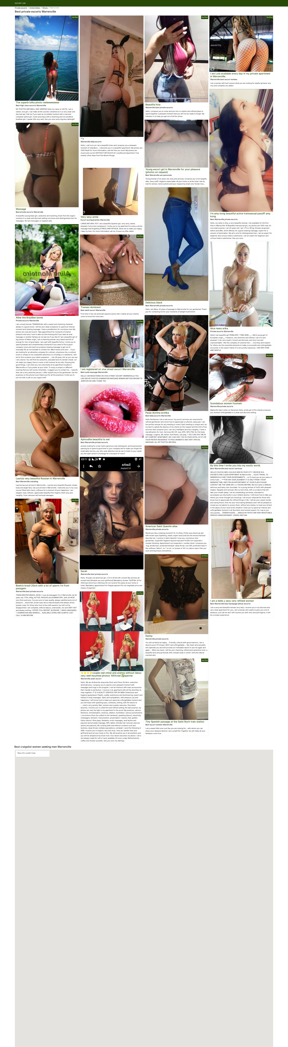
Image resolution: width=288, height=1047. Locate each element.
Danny (149, 635)
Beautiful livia (152, 104)
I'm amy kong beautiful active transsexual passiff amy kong (240, 215)
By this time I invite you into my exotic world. (235, 465)
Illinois (45, 8)
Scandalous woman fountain (226, 403)
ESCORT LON (20, 3)
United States (34, 8)
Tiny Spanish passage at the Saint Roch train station (174, 721)
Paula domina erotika (157, 412)
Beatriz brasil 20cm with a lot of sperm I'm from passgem (42, 587)
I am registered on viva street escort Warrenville (108, 369)
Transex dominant (91, 307)
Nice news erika (219, 328)
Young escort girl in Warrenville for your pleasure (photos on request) (172, 171)
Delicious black (153, 302)
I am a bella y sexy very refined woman (232, 600)
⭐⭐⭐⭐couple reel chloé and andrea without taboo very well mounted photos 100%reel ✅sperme (111, 674)
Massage (21, 209)
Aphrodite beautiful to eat (95, 439)
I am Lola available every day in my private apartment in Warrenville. (240, 75)
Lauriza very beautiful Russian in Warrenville (40, 478)
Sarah (84, 571)
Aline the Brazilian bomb (29, 317)
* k (82, 138)
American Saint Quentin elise (161, 526)
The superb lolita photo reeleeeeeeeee (37, 102)
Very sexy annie (89, 216)
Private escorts (21, 8)
